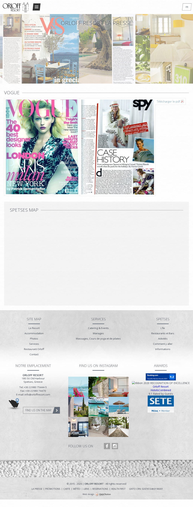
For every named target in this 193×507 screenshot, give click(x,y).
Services (34, 344)
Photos (34, 338)
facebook (107, 446)
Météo (76, 489)
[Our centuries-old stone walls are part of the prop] (98, 387)
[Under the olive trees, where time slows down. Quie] (98, 427)
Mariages (98, 333)
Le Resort (34, 328)
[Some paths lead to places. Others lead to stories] (119, 427)
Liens (86, 489)
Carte (66, 489)
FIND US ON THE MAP (38, 410)
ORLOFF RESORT (16, 8)
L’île (163, 328)
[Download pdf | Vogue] (79, 147)
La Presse (36, 489)
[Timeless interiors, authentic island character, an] (78, 427)
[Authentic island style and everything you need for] (119, 387)
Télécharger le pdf (168, 101)
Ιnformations (162, 349)
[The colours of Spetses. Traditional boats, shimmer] (98, 407)
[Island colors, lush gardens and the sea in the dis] (78, 407)
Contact (34, 354)
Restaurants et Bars (162, 333)
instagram (115, 446)
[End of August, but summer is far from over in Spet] (78, 387)
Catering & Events (98, 328)
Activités (163, 338)
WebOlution (103, 494)
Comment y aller (162, 344)
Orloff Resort (161, 386)
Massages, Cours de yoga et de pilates (98, 338)
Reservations (100, 489)
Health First (118, 489)
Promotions (52, 489)
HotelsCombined (161, 390)
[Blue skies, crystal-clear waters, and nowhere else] (119, 407)
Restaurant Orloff (34, 349)
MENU (37, 7)
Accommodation (34, 333)
